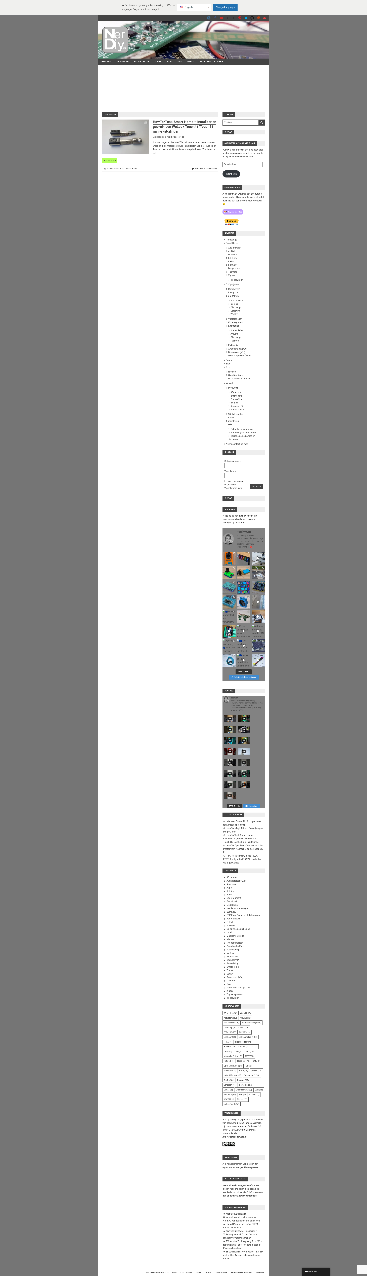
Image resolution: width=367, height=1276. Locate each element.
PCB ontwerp (233, 949)
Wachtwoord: (231, 471)
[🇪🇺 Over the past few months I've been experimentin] (229, 558)
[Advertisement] (183, 87)
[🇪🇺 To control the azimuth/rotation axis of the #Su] (258, 558)
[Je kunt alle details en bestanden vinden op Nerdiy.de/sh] (258, 660)
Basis (229, 894)
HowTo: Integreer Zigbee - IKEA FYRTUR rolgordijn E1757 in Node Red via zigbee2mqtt (242, 859)
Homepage (106, 61)
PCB (248, 1066)
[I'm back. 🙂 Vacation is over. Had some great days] (258, 602)
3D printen (233, 296)
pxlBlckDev (232, 956)
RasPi (229, 1080)
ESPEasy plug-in (248, 1037)
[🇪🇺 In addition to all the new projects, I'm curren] (243, 616)
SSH (259, 1090)
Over (179, 61)
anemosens (236, 395)
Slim (228, 1090)
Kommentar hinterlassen (206, 168)
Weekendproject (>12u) (239, 355)
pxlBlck (232, 251)
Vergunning (221, 1272)
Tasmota (232, 271)
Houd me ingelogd (236, 481)
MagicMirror (234, 268)
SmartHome (123, 61)
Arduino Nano (231, 1022)
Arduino (234, 333)
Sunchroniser (237, 409)
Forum (158, 61)
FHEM (231, 261)
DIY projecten (141, 61)
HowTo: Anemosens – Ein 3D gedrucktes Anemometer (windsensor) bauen (243, 1255)
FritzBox (232, 265)
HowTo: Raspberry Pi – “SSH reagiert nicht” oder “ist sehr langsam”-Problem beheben (241, 1234)
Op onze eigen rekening (238, 929)
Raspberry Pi (233, 960)
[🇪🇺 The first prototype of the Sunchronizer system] (258, 645)
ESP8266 (230, 1032)
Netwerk (229, 1061)
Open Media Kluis (235, 946)
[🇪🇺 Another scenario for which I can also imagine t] (229, 631)
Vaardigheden (235, 319)
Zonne (230, 970)
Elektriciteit (233, 345)
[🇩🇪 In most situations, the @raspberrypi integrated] (229, 587)
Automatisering (251, 1022)
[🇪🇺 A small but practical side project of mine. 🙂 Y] (258, 616)
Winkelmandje (235, 414)
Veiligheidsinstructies (157, 1272)
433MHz (245, 1013)
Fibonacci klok (243, 1042)
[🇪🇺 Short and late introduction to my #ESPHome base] (243, 660)
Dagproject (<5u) (236, 352)
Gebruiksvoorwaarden (242, 429)
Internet (243, 1046)
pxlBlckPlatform (232, 1075)
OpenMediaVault (233, 1066)
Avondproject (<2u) (115, 168)
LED (238, 1051)
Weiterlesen (110, 160)
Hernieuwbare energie (237, 908)
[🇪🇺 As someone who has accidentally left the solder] (243, 558)
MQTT (249, 1056)
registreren (233, 421)
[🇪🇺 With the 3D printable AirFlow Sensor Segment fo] (229, 660)
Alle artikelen (234, 247)
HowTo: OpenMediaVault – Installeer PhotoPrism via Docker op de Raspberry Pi (243, 849)
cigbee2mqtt (237, 280)
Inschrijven (231, 173)
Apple (229, 887)
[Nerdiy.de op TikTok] (227, 18)
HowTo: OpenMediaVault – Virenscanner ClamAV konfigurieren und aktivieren (241, 1217)
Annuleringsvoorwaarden (243, 432)
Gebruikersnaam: (233, 461)
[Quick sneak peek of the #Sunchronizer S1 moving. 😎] (243, 631)
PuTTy (243, 1070)
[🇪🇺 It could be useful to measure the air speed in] (243, 645)
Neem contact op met (211, 61)
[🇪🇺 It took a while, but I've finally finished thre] (243, 602)
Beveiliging (245, 1085)
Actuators (230, 1018)
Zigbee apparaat (235, 994)
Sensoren (230, 1085)
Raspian (243, 1080)
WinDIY (234, 314)
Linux (249, 1051)
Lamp (228, 1051)
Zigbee (231, 275)
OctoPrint (235, 310)
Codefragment (235, 322)
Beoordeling (233, 963)
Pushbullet (230, 1070)
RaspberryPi (234, 289)
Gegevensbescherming (241, 1272)
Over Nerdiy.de (235, 375)
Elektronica (233, 325)
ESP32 (243, 1027)
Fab (182, 137)
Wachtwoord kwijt (233, 488)
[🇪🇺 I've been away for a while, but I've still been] (243, 587)
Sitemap (260, 1272)
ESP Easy (231, 911)
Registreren (230, 484)
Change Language (225, 7)
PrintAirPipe (236, 399)
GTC (230, 424)
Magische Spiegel (235, 936)
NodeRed (232, 254)
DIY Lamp (236, 307)
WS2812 (229, 1099)
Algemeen (232, 884)
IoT (254, 1046)
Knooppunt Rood (235, 942)
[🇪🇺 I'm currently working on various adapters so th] (229, 616)
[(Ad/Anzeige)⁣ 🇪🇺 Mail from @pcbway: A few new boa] (229, 645)
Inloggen (256, 487)
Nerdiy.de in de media (239, 378)
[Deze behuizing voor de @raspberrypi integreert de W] (258, 587)
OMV (256, 1061)
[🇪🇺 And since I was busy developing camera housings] (229, 572)
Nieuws (232, 371)
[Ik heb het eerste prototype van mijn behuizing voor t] (229, 602)
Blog (169, 61)
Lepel (229, 932)
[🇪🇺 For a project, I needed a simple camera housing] (243, 572)
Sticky (230, 973)
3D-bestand (236, 392)
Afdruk (208, 1272)
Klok (242, 1094)
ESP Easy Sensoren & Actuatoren (243, 915)
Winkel (191, 61)
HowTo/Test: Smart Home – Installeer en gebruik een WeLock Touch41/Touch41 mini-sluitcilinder (184, 126)
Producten (233, 387)
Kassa (231, 417)
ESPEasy (232, 258)
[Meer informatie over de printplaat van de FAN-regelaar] (258, 631)
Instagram (233, 292)
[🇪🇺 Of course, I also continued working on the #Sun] (258, 572)
